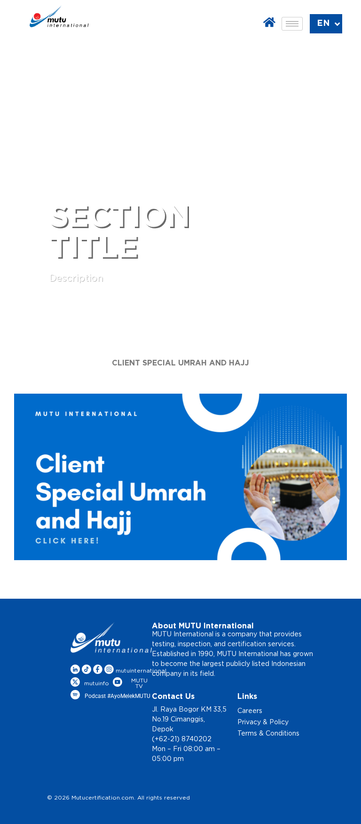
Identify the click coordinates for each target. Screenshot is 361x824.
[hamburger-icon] (292, 24)
